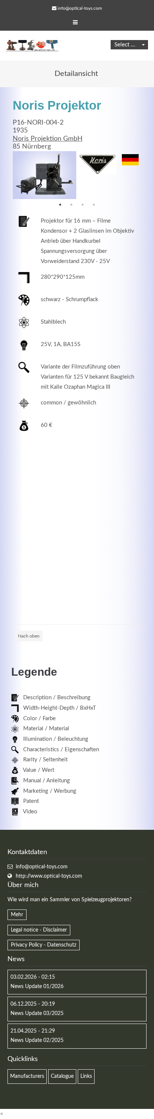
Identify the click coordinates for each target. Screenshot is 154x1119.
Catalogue (62, 1076)
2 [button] (71, 204)
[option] (44, 175)
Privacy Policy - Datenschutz (43, 945)
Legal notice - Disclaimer (39, 930)
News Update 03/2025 (37, 1013)
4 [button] (94, 204)
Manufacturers (27, 1076)
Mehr (17, 914)
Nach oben (29, 636)
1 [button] (60, 204)
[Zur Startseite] (32, 45)
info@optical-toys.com (80, 8)
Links (86, 1076)
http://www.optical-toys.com (49, 876)
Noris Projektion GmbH (48, 138)
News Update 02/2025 (37, 1040)
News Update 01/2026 (37, 986)
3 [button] (82, 204)
